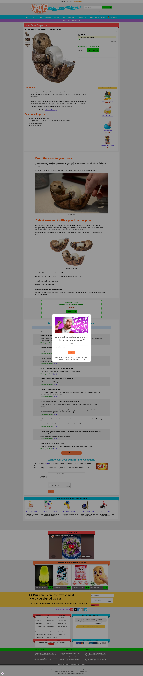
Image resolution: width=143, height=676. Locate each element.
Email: (71, 343)
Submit (71, 352)
